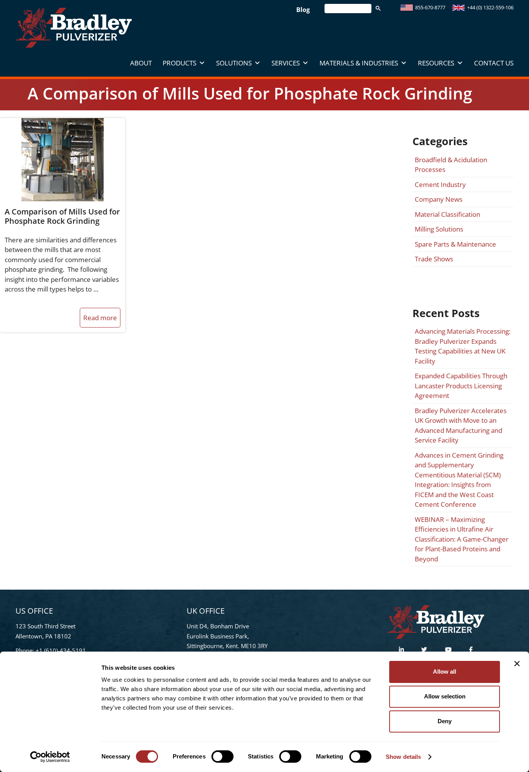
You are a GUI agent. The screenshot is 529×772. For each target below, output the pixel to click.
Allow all (444, 671)
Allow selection (444, 696)
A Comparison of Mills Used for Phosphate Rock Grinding (62, 216)
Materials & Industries (358, 62)
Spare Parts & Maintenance (455, 244)
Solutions (234, 62)
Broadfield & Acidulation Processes (451, 164)
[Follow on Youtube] (448, 649)
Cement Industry (440, 184)
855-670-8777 (430, 7)
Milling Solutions (439, 229)
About (141, 62)
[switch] (222, 756)
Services (285, 62)
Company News (438, 199)
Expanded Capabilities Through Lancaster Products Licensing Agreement (461, 385)
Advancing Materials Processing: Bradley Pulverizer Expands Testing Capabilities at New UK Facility (462, 346)
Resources (436, 62)
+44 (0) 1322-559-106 (490, 7)
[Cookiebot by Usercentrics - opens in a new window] (50, 757)
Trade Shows (434, 258)
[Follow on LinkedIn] (401, 649)
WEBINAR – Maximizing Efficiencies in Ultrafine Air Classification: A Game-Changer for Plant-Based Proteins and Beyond (461, 539)
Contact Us (494, 62)
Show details (403, 756)
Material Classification (447, 214)
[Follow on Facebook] (470, 649)
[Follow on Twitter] (424, 649)
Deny (445, 721)
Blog (303, 9)
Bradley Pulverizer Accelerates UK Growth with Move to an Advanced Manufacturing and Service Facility (461, 425)
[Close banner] (517, 663)
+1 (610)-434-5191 (61, 650)
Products (179, 62)
